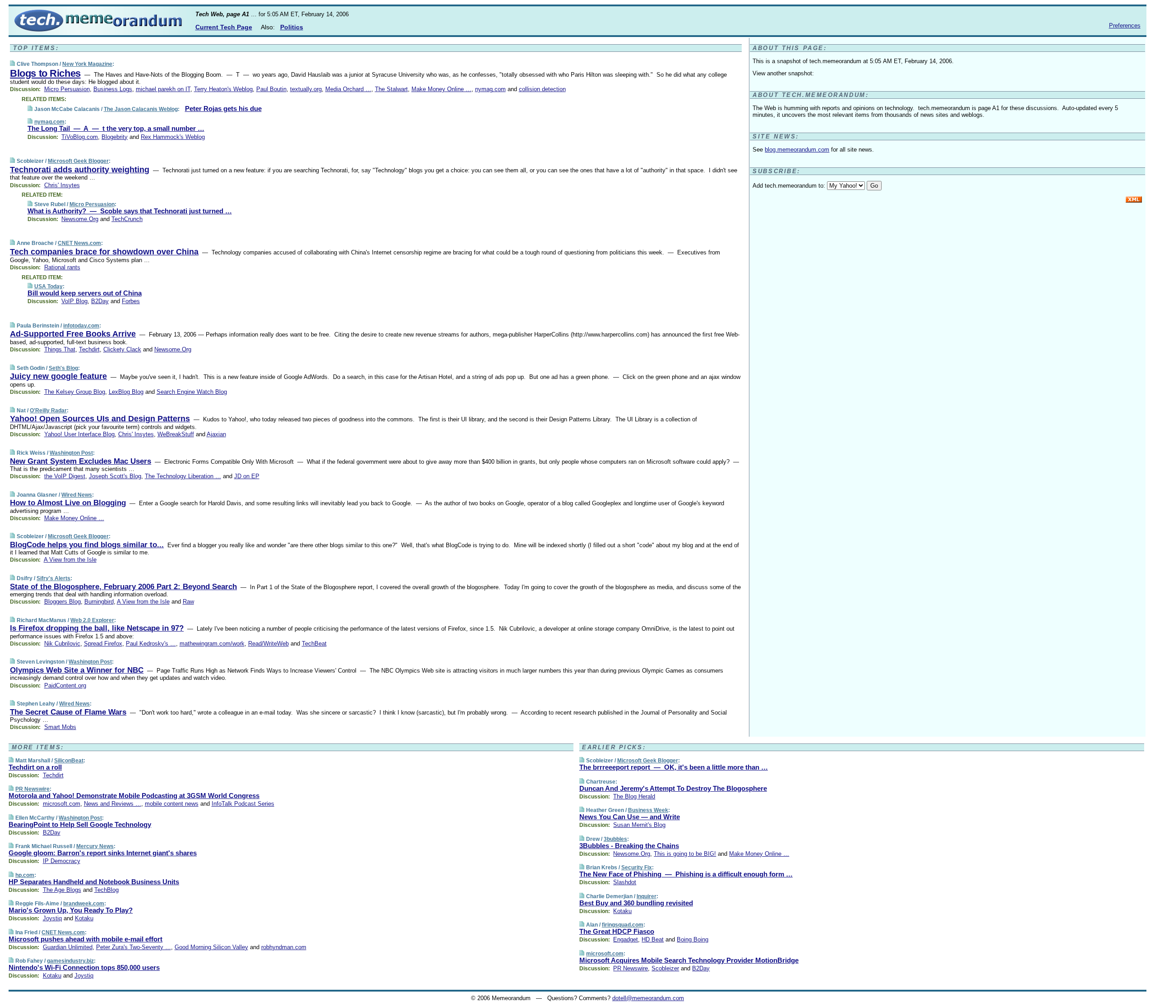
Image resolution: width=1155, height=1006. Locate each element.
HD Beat (653, 939)
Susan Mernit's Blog (639, 824)
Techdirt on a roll (35, 767)
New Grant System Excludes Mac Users (80, 461)
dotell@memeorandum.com (648, 998)
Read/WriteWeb (268, 643)
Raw (188, 601)
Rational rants (62, 267)
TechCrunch (127, 219)
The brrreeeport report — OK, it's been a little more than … (673, 767)
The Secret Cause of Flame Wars (68, 712)
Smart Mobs (60, 727)
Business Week (648, 810)
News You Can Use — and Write (629, 817)
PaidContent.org (65, 685)
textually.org (306, 89)
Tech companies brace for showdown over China (104, 251)
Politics (291, 27)
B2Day (100, 301)
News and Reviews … (112, 803)
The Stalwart (391, 89)
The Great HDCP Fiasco (616, 931)
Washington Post (71, 453)
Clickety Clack (122, 349)
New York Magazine (87, 64)
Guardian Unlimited (67, 947)
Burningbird (99, 601)
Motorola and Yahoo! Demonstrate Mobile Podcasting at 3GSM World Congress (134, 795)
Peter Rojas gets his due (223, 108)
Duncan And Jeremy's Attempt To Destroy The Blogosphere (673, 788)
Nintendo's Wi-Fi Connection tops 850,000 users (84, 967)
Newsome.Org (79, 219)
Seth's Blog (63, 368)
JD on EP (246, 476)
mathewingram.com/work (212, 643)
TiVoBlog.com (79, 137)
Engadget (625, 939)
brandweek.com (83, 903)
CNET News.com (79, 243)
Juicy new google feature (58, 376)
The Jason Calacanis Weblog (141, 109)
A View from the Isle (70, 559)
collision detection (542, 89)
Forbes (131, 301)
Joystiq (52, 918)
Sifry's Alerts (53, 578)
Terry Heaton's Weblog (223, 89)
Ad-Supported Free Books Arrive (73, 333)
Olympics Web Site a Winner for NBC (76, 670)
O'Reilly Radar (48, 410)
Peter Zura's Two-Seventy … (133, 947)
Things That (59, 349)
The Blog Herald (634, 796)
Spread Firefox (103, 643)
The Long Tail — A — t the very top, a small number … (116, 128)
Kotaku (84, 918)
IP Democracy (61, 861)
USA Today (48, 286)
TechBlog (106, 889)
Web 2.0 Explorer (92, 620)
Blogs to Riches (45, 73)
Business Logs (112, 89)
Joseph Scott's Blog (115, 476)
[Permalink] (12, 63)
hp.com (24, 875)
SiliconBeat (68, 760)
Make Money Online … (441, 89)
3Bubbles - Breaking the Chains (629, 845)
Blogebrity (115, 137)
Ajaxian (216, 434)
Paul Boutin (271, 89)
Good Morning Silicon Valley (211, 947)
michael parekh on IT (163, 89)
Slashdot (624, 882)
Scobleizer (665, 968)
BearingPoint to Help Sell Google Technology (80, 824)
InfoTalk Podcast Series (243, 803)
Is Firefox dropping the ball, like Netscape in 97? (97, 628)
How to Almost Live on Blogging (68, 502)
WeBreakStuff (175, 434)
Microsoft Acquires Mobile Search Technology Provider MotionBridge (689, 960)
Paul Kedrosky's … (151, 643)
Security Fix (636, 867)
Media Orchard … (348, 89)
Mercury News (95, 846)
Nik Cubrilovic (62, 643)
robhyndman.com (283, 947)
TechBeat (314, 643)
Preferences (1125, 25)
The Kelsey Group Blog (74, 391)
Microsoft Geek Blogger (78, 161)
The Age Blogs (62, 889)
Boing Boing (692, 939)
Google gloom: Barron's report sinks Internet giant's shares (103, 853)
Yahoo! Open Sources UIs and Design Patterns (100, 418)
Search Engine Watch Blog (192, 391)
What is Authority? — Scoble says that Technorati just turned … (130, 211)
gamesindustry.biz (70, 961)
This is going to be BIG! (685, 853)
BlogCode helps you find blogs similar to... (87, 544)
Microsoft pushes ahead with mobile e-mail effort (85, 939)
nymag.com (490, 89)
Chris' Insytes (62, 185)
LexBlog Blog (126, 391)
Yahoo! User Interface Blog (79, 434)
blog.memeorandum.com (797, 149)
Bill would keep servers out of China (85, 293)
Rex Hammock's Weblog (173, 137)
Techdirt (89, 349)
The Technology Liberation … (183, 476)
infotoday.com (81, 325)
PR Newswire (32, 789)
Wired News (76, 495)
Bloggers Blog (62, 601)
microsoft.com (61, 803)
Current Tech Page (223, 27)
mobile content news (172, 803)
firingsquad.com (622, 925)
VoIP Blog (74, 301)
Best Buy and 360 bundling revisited (636, 903)
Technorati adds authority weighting (79, 169)
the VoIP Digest (64, 476)
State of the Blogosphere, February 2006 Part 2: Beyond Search (123, 586)
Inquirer (646, 896)
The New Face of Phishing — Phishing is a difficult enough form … (686, 874)
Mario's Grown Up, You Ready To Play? (71, 910)
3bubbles (615, 839)
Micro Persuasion (67, 89)
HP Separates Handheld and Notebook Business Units (94, 882)
